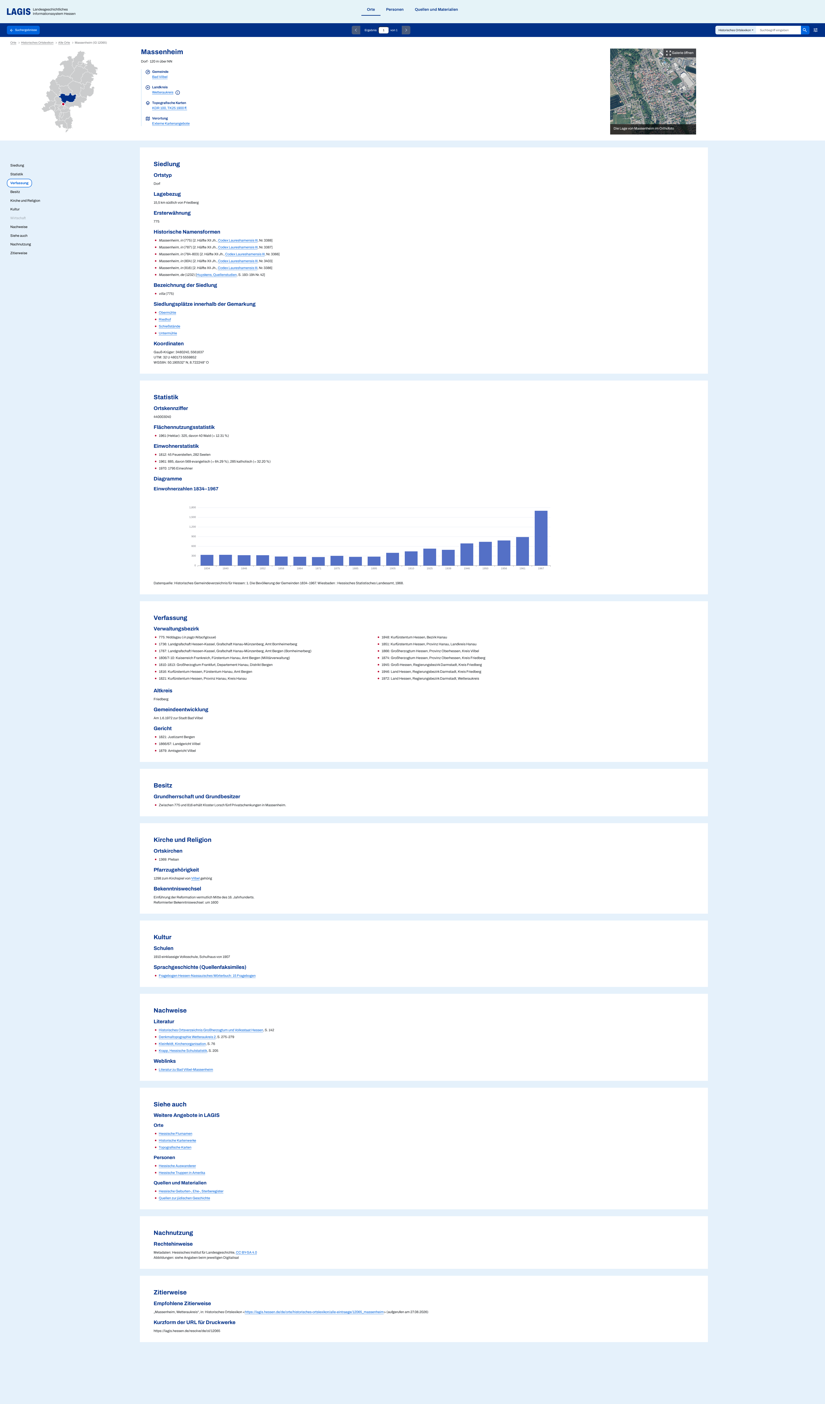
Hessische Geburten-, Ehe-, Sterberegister (191, 1191)
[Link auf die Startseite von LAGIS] (43, 12)
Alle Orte (64, 42)
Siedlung (17, 165)
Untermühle (168, 333)
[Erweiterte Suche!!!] (815, 30)
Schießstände (169, 326)
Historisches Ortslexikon (734, 30)
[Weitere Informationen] (177, 92)
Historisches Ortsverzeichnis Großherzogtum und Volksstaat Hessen (211, 1030)
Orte (13, 42)
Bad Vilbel (160, 77)
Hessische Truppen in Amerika (182, 1173)
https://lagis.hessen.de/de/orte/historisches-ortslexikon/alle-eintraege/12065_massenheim (314, 1312)
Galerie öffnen (682, 53)
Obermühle (167, 312)
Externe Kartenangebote (171, 123)
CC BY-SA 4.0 (246, 1252)
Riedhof (165, 319)
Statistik (16, 174)
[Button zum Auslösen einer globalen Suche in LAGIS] (805, 30)
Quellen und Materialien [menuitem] (436, 9)
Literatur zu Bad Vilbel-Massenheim (186, 1069)
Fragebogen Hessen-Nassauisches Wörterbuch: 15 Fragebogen (207, 975)
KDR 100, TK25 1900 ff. (169, 108)
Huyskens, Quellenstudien (217, 275)
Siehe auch (19, 235)
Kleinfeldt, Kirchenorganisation (182, 1044)
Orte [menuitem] (371, 9)
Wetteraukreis (162, 92)
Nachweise (19, 227)
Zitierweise (18, 253)
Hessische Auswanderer (177, 1166)
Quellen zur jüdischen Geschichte (184, 1198)
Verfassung (19, 183)
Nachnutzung (20, 244)
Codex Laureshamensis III (238, 240)
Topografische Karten (175, 1147)
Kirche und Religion (25, 200)
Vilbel (195, 878)
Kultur (15, 209)
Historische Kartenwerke (177, 1140)
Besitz (15, 192)
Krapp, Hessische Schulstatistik (183, 1050)
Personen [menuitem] (395, 9)
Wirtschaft (18, 218)
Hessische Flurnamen (175, 1133)
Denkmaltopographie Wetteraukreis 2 (187, 1037)
